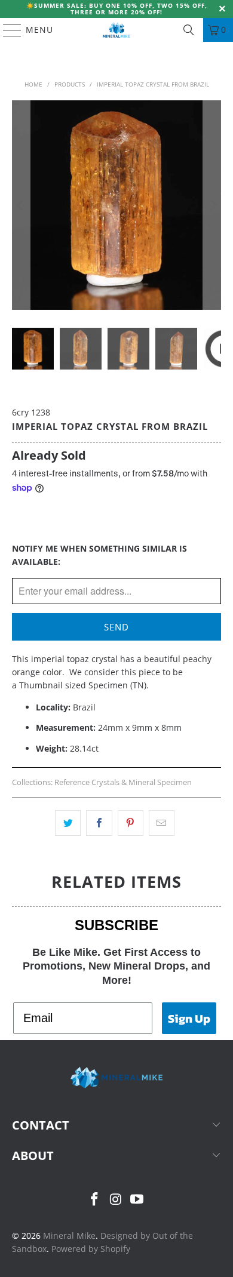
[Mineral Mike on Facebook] (94, 1200)
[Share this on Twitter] (68, 822)
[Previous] (20, 205)
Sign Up (189, 1018)
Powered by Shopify (90, 1248)
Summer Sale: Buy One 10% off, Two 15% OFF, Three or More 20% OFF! (120, 8)
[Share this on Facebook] (99, 822)
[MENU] (6, 30)
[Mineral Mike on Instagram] (116, 1200)
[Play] (117, 205)
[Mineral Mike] (117, 30)
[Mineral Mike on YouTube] (137, 1200)
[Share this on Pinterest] (130, 822)
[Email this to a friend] (161, 822)
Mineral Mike (69, 1235)
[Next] (212, 205)
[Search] (188, 30)
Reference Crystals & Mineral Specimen (123, 782)
